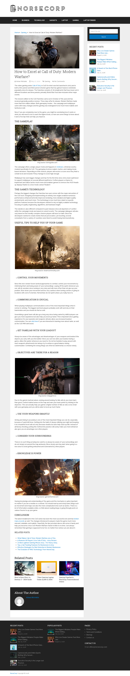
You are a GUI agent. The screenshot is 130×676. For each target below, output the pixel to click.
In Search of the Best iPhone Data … (107, 69)
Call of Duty (36, 85)
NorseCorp (13, 673)
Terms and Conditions (94, 632)
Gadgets (53, 20)
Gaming (76, 20)
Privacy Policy (91, 629)
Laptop (65, 20)
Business (25, 20)
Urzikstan (59, 167)
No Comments (59, 81)
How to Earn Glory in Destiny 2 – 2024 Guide (23, 578)
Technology (39, 20)
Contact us (90, 637)
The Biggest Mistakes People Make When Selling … (107, 61)
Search (104, 37)
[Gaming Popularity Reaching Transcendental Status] (69, 568)
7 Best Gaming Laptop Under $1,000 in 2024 (45, 578)
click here (34, 321)
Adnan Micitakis (21, 81)
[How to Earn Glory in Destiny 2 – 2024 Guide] (25, 568)
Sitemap (89, 635)
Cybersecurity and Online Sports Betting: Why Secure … (107, 78)
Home (15, 20)
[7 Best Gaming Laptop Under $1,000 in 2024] (47, 568)
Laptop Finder (89, 20)
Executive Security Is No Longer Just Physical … (105, 87)
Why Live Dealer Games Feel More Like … (105, 52)
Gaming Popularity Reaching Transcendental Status (69, 579)
